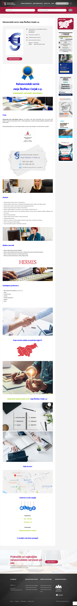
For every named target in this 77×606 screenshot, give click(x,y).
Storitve (5, 197)
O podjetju (17, 601)
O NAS (52, 3)
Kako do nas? (27, 466)
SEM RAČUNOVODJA (38, 3)
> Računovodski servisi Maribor (31, 589)
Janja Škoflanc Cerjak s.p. (38, 399)
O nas (4, 115)
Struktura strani (31, 601)
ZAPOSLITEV (47, 3)
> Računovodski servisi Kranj (45, 587)
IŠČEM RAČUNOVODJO (26, 3)
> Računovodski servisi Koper (46, 585)
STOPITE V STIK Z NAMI (27, 498)
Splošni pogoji (23, 601)
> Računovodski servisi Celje (30, 587)
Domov (11, 601)
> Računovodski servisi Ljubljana (31, 585)
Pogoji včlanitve (51, 562)
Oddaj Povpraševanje (14, 59)
